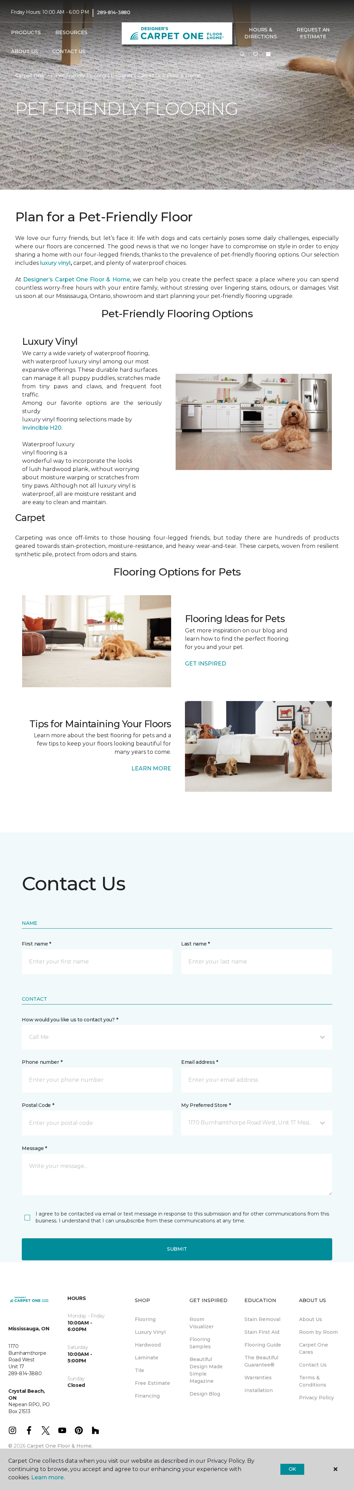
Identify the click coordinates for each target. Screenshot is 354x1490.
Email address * (199, 1062)
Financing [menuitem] (147, 1396)
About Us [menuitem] (310, 1319)
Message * (34, 1148)
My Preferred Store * (206, 1105)
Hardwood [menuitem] (148, 1345)
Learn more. (48, 1477)
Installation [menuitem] (258, 1390)
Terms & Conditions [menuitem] (312, 1381)
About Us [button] (24, 51)
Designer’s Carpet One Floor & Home (76, 279)
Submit (177, 1249)
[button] (242, 54)
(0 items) (268, 54)
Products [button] (26, 32)
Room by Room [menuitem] (318, 1332)
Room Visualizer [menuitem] (201, 1323)
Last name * (195, 943)
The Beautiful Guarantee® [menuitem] (261, 1361)
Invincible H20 (42, 427)
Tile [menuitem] (139, 1370)
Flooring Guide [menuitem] (262, 1345)
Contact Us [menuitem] (68, 51)
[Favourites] (255, 54)
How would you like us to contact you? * (70, 1019)
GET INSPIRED (205, 663)
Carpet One (29, 75)
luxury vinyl (55, 263)
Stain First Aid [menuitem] (261, 1332)
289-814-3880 (113, 12)
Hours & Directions (260, 33)
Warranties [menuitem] (258, 1377)
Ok (292, 1469)
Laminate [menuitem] (146, 1357)
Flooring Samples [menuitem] (200, 1343)
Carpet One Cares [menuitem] (313, 1348)
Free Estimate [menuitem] (152, 1383)
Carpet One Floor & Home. (60, 1446)
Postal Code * (38, 1105)
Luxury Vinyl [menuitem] (150, 1332)
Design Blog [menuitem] (204, 1394)
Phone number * (42, 1062)
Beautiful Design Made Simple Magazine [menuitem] (206, 1370)
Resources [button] (71, 32)
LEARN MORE (151, 768)
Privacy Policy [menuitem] (316, 1397)
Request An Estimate (313, 33)
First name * (36, 943)
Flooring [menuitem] (145, 1319)
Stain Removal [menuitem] (262, 1319)
